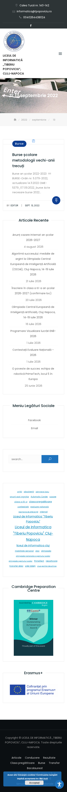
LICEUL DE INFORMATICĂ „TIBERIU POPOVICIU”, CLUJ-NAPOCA (13, 64)
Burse (19, 144)
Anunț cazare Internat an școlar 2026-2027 (33, 237)
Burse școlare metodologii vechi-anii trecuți (33, 160)
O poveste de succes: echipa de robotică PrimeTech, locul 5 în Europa (33, 374)
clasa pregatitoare (40, 501)
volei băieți (30, 566)
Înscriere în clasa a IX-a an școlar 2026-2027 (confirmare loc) (33, 290)
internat (44, 511)
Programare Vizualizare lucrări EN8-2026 (33, 333)
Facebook (30, 25)
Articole (16, 758)
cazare (53, 496)
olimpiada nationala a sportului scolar (33, 556)
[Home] (15, 120)
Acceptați (34, 782)
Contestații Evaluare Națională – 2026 (33, 352)
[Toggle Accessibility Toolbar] (59, 784)
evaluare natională (40, 507)
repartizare (51, 560)
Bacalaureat (35, 768)
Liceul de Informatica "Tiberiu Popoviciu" (33, 519)
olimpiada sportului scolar (20, 561)
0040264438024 (34, 17)
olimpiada (46, 551)
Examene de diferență (28, 512)
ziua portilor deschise (47, 566)
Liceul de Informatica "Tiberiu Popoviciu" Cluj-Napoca (33, 533)
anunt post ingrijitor (19, 497)
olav (37, 551)
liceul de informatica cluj (33, 545)
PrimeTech (39, 561)
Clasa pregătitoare (22, 763)
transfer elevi (16, 565)
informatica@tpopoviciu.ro (34, 11)
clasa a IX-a (20, 501)
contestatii (23, 506)
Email (36, 25)
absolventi (29, 491)
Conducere (32, 758)
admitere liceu (42, 491)
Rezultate (49, 758)
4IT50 (19, 491)
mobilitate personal (24, 551)
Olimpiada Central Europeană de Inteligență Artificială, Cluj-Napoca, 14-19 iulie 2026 (33, 312)
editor (12, 205)
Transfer (54, 763)
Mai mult (43, 778)
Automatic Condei (39, 497)
